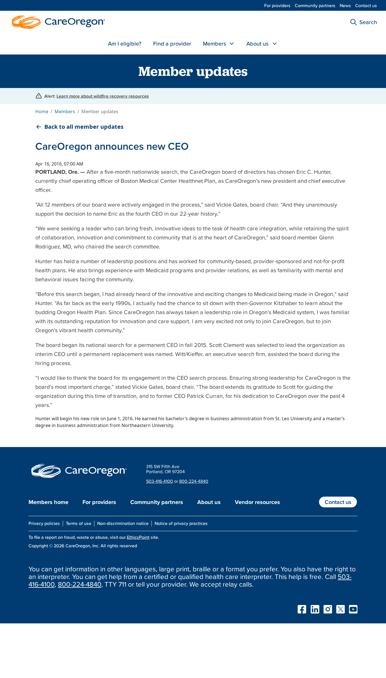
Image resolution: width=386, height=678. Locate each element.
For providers (277, 5)
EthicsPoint (138, 537)
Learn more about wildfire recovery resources (103, 95)
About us (257, 43)
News (345, 5)
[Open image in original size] (57, 21)
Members (214, 43)
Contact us (366, 5)
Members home (48, 502)
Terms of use (78, 523)
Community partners (315, 5)
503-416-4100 (159, 481)
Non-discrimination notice (123, 523)
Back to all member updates (83, 126)
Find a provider (172, 43)
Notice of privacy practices (181, 523)
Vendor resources (257, 502)
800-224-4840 (193, 481)
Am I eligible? (124, 43)
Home (41, 111)
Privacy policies (44, 523)
